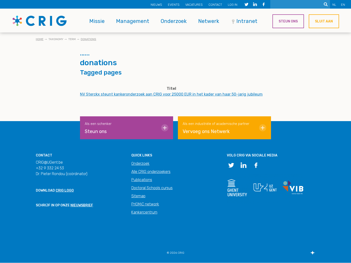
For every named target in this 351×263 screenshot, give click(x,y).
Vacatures (194, 4)
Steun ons (288, 21)
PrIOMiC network (145, 204)
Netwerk (208, 21)
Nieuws (156, 4)
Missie (97, 21)
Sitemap (138, 196)
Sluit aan (324, 21)
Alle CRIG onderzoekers (150, 171)
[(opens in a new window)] (246, 4)
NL (334, 4)
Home (39, 39)
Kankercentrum (144, 212)
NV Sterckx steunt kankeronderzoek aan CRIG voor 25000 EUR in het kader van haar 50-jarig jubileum (171, 94)
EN (343, 4)
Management (132, 21)
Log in (232, 4)
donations (88, 39)
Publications (141, 179)
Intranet (246, 21)
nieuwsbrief (81, 205)
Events (174, 4)
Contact (215, 4)
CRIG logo (65, 190)
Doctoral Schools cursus (152, 188)
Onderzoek (174, 21)
